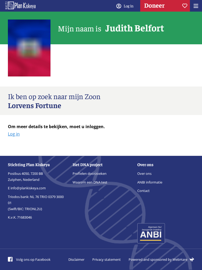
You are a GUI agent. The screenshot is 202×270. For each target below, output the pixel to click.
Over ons (144, 173)
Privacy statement (106, 259)
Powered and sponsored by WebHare (158, 259)
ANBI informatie (149, 182)
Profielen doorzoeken (90, 173)
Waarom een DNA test (90, 182)
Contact (143, 190)
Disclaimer (76, 259)
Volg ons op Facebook (32, 259)
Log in (14, 134)
